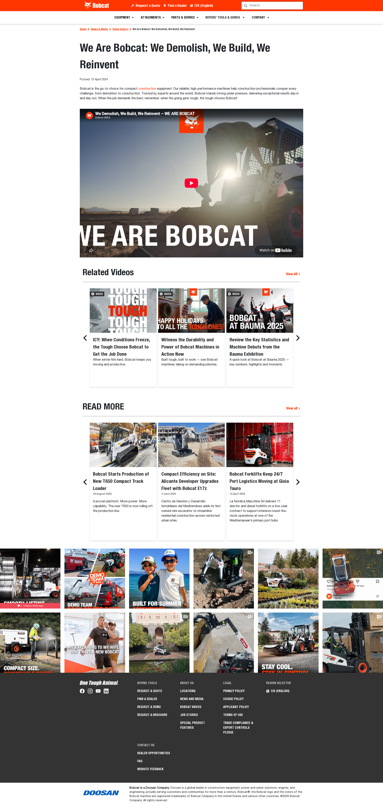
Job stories (189, 715)
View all (292, 408)
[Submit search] (299, 5)
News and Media (191, 699)
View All (292, 274)
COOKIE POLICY (233, 699)
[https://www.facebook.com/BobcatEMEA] (82, 692)
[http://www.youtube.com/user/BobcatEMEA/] (98, 692)
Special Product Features (192, 725)
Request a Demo (149, 707)
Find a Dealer (177, 5)
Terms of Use (233, 715)
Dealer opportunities (153, 753)
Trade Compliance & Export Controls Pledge (238, 727)
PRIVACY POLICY (234, 691)
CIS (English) (203, 5)
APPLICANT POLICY (236, 707)
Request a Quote (148, 5)
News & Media (99, 29)
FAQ (139, 761)
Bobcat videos (190, 707)
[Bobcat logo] (97, 6)
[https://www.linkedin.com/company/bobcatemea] (106, 692)
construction (147, 88)
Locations (187, 691)
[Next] (297, 338)
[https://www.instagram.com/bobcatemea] (90, 692)
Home (83, 29)
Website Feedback (150, 769)
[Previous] (86, 338)
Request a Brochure (152, 715)
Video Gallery (120, 29)
